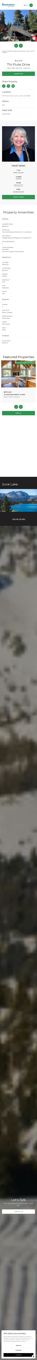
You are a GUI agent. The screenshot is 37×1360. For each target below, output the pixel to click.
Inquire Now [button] (18, 74)
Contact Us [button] (18, 1211)
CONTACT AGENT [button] (18, 197)
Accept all (18, 1355)
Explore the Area (19, 519)
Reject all (18, 1345)
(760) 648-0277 (18, 185)
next (21, 46)
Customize (18, 1350)
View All (18, 413)
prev (16, 46)
